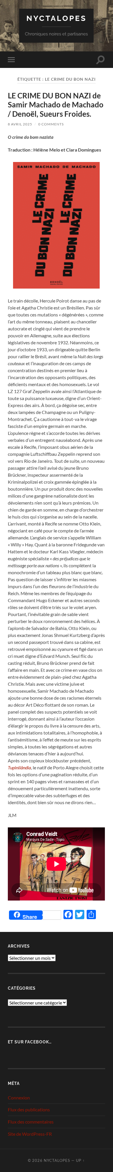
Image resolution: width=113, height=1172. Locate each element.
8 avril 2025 (20, 124)
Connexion (19, 1097)
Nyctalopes (56, 18)
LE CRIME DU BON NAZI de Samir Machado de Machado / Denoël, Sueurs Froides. (55, 104)
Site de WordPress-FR (30, 1134)
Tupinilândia (19, 767)
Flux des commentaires (31, 1121)
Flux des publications (29, 1109)
